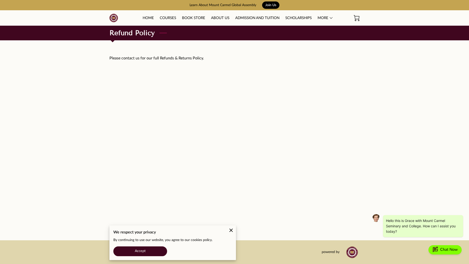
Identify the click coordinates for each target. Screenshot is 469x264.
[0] (357, 18)
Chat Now (445, 249)
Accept (140, 251)
